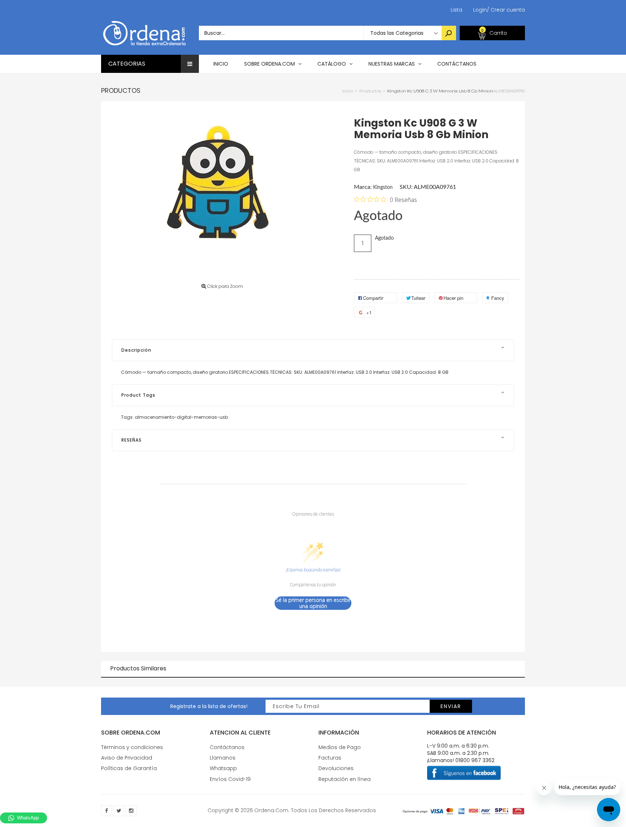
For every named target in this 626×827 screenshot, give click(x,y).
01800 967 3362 (474, 760)
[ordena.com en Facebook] (106, 810)
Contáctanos (227, 747)
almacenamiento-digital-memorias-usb (181, 417)
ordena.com (271, 810)
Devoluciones (336, 768)
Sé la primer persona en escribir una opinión (313, 603)
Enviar (451, 706)
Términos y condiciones (132, 747)
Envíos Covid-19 (230, 779)
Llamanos (222, 757)
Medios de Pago (339, 747)
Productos (121, 90)
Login (480, 9)
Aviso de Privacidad (126, 757)
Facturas (329, 757)
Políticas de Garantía (129, 768)
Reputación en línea (344, 779)
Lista (456, 9)
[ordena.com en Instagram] (131, 810)
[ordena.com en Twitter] (118, 810)
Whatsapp (223, 768)
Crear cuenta (506, 9)
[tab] (313, 350)
